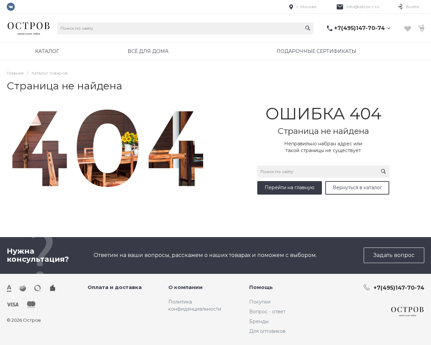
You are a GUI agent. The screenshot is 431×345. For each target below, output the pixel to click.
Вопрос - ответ (267, 312)
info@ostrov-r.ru (362, 6)
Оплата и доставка (115, 287)
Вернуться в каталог (357, 187)
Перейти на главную (289, 187)
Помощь (261, 287)
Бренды (259, 321)
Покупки (259, 302)
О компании (185, 287)
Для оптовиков (267, 331)
